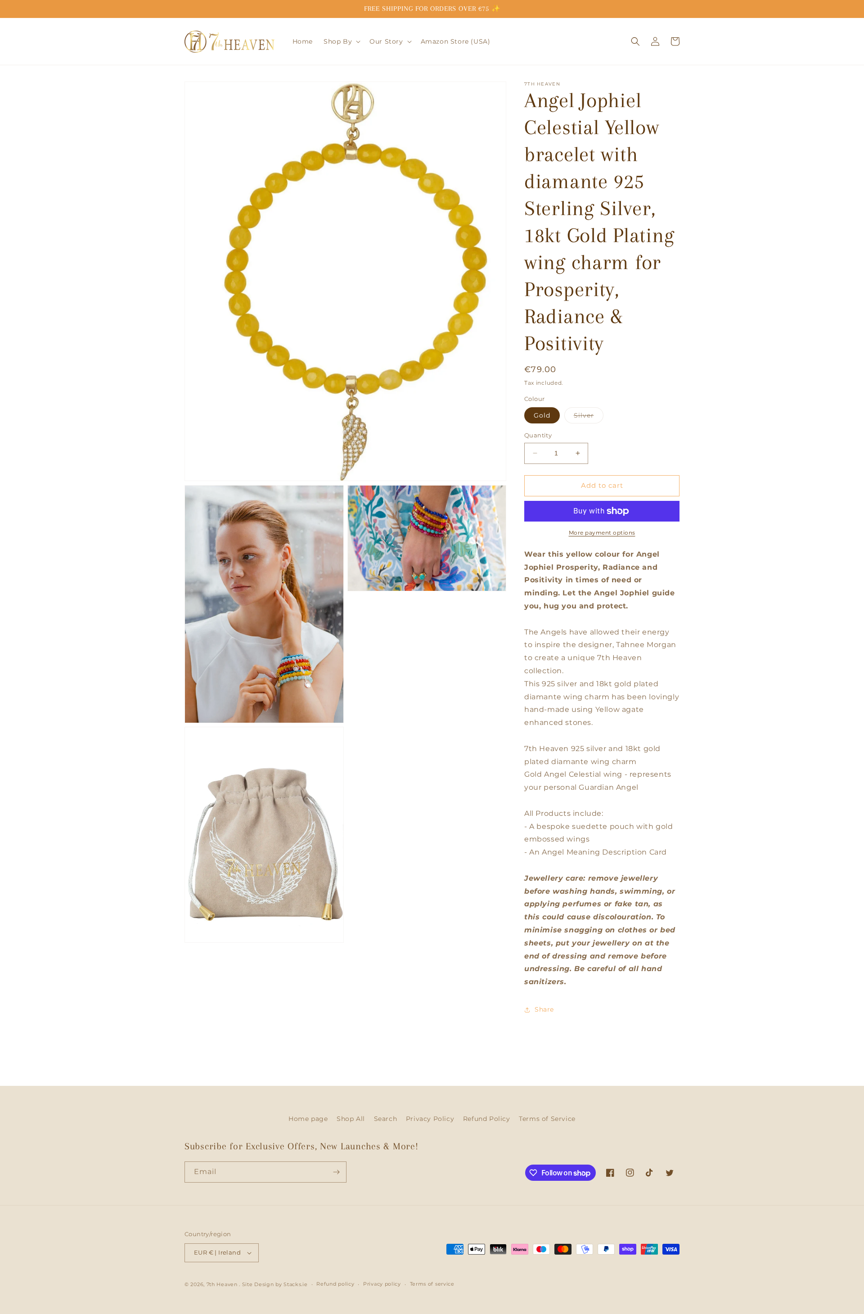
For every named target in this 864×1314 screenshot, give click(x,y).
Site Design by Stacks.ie (275, 1284)
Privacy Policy (430, 1119)
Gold (542, 415)
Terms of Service (547, 1119)
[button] (341, 41)
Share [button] (544, 1009)
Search (385, 1119)
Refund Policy (486, 1119)
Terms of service (432, 1284)
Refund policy (335, 1284)
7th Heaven (222, 1284)
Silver (588, 417)
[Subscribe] (336, 1172)
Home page (308, 1119)
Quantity (538, 435)
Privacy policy (382, 1284)
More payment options (602, 532)
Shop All (351, 1119)
